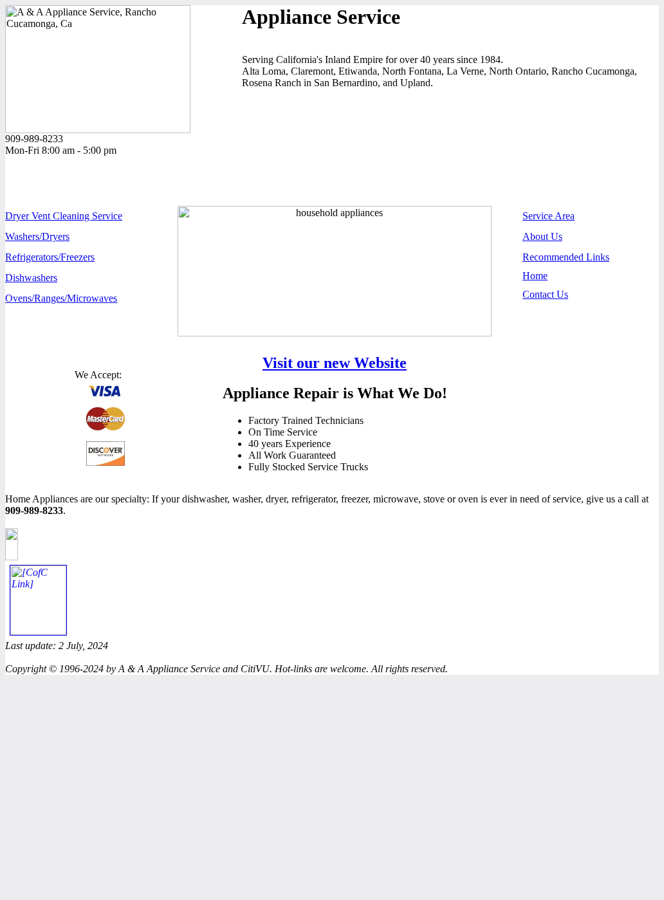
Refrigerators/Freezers (50, 257)
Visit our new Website (335, 362)
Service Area (548, 215)
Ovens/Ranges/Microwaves (61, 298)
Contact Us (545, 294)
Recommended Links (565, 257)
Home (535, 275)
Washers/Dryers (37, 236)
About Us (542, 236)
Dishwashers (31, 277)
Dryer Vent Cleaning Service (63, 215)
